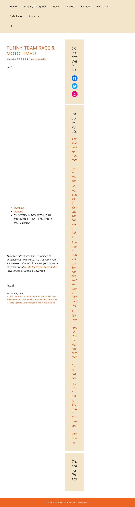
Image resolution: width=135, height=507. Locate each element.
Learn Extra (50, 267)
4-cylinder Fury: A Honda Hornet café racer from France (74, 344)
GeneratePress (83, 502)
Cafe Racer (16, 16)
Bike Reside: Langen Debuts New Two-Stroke (32, 302)
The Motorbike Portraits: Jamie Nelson (74, 159)
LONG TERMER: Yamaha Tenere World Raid (74, 211)
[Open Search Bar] (11, 26)
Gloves (70, 6)
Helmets (85, 6)
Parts (56, 6)
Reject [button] (39, 267)
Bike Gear (102, 6)
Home (13, 6)
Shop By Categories (35, 6)
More (32, 16)
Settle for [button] (29, 267)
